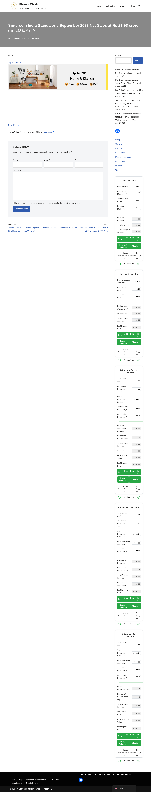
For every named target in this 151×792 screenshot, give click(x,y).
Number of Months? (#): (122, 192)
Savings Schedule (123, 342)
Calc (120, 239)
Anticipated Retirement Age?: (121, 389)
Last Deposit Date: (122, 327)
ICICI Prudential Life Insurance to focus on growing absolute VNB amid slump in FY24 (128, 117)
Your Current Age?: (122, 380)
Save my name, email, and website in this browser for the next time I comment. (47, 203)
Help (138, 239)
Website (78, 160)
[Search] (139, 6)
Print (132, 239)
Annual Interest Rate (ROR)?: (123, 408)
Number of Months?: (121, 288)
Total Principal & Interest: (123, 231)
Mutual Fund (120, 161)
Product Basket (16, 783)
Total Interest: (123, 225)
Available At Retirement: (121, 561)
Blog (20, 780)
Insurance (119, 148)
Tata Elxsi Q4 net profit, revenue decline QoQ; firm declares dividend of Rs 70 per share (128, 103)
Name (16, 160)
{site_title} (28, 789)
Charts (135, 246)
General (118, 144)
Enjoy (117, 140)
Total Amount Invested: (122, 319)
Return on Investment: (122, 584)
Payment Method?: (121, 207)
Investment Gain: (121, 713)
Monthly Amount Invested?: (123, 542)
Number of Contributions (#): (122, 697)
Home (12, 780)
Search (118, 56)
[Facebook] (117, 131)
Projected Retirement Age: (123, 688)
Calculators (54, 780)
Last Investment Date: (123, 591)
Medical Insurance (123, 157)
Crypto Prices (32, 783)
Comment (17, 170)
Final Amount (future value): (122, 307)
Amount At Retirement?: (122, 415)
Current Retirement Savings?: (121, 399)
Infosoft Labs (48, 789)
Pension (118, 166)
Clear (126, 239)
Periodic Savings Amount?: (123, 281)
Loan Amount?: (123, 187)
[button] (119, 264)
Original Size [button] (129, 264)
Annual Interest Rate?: (123, 200)
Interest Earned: (123, 314)
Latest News (34, 38)
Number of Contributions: (122, 437)
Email (47, 160)
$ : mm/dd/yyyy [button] (137, 255)
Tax (116, 170)
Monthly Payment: (121, 218)
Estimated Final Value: (123, 457)
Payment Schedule (123, 246)
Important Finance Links (36, 780)
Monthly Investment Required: (121, 428)
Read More (13, 125)
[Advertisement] (58, 107)
